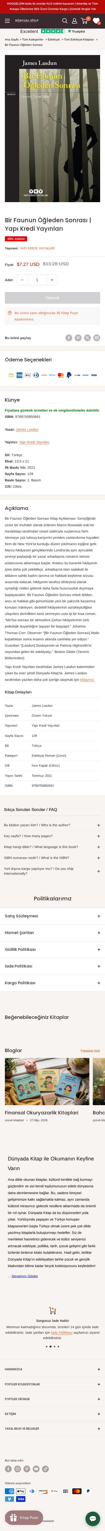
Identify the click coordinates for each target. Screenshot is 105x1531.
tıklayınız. (87, 680)
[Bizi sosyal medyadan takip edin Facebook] (8, 1469)
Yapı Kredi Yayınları (37, 248)
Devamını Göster (25, 1276)
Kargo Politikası (20, 983)
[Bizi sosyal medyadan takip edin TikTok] (45, 1469)
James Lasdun (27, 429)
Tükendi (52, 298)
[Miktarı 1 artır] (52, 280)
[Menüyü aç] (7, 21)
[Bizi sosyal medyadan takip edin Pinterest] (26, 1469)
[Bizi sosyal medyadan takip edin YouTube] (36, 1469)
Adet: (9, 280)
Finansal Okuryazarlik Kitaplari (41, 1112)
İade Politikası (18, 966)
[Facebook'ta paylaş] (68, 337)
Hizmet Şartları (19, 933)
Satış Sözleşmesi (21, 916)
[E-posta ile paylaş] (96, 337)
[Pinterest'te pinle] (78, 337)
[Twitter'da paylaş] (87, 337)
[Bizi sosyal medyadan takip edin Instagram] (17, 1469)
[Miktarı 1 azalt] (22, 280)
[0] (84, 21)
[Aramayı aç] (65, 21)
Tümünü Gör (90, 1051)
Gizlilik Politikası (20, 949)
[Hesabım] (74, 21)
